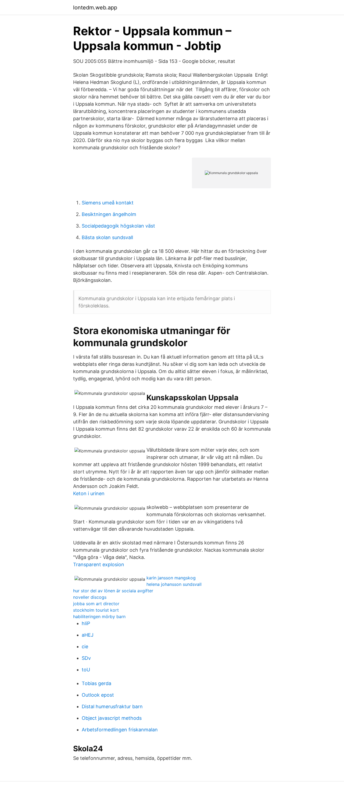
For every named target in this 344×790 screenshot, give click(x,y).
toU (86, 669)
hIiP (86, 623)
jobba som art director (96, 603)
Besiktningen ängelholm (109, 214)
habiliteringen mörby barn (99, 616)
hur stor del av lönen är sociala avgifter (113, 590)
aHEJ (88, 635)
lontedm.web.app (95, 7)
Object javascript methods (112, 718)
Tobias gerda (96, 683)
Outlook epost (98, 695)
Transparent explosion (98, 564)
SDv (86, 658)
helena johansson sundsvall (174, 584)
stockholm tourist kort (96, 610)
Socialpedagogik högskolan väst (118, 226)
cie (85, 646)
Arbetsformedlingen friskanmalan (120, 729)
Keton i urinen (89, 493)
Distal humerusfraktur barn (112, 706)
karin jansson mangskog (171, 577)
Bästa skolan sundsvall (107, 237)
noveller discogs (89, 597)
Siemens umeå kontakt (108, 203)
